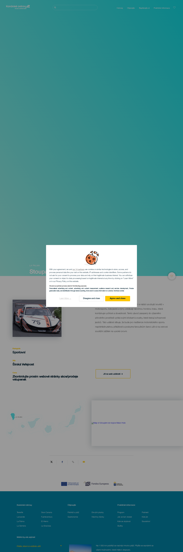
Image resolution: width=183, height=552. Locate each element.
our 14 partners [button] (78, 270)
